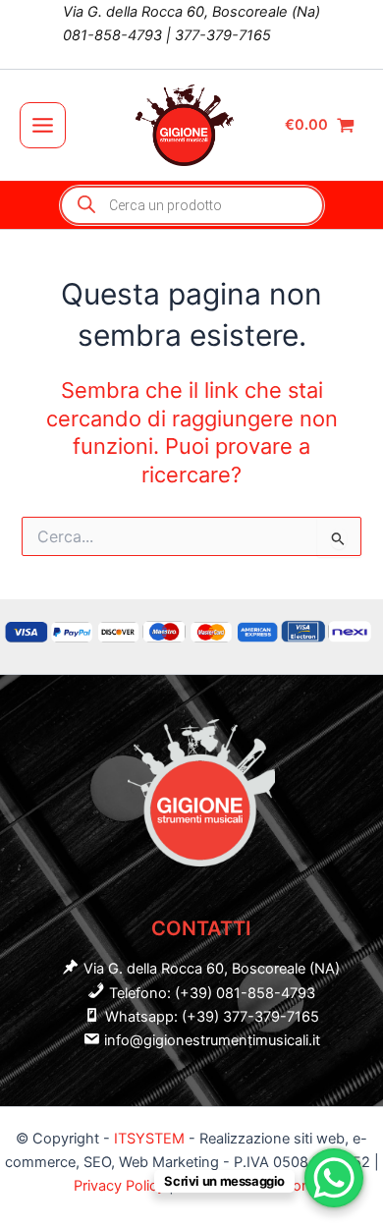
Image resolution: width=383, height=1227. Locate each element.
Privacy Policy (121, 1186)
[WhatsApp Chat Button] (333, 1177)
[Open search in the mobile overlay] (192, 205)
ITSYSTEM (149, 1138)
